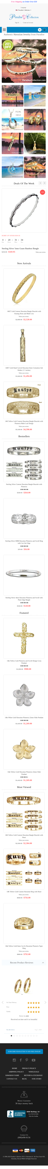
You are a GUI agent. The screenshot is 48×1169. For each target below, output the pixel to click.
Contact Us (12, 1079)
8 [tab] (31, 1035)
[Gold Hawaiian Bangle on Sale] (35, 167)
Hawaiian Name (12, 1075)
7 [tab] (28, 1035)
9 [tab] (33, 1035)
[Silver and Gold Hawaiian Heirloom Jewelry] (24, 61)
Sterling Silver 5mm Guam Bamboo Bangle (20, 248)
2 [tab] (14, 1035)
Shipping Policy (16, 1072)
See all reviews (10, 1030)
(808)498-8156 (24, 1137)
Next (45, 1002)
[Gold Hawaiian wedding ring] (35, 119)
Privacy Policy (29, 1068)
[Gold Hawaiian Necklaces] (12, 96)
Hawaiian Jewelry (22, 34)
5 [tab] (22, 1035)
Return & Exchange (33, 1075)
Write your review (41, 252)
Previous (2, 1002)
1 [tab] (11, 1035)
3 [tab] (17, 1035)
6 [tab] (25, 1035)
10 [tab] (36, 1035)
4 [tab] (20, 1035)
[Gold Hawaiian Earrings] (35, 96)
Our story (36, 1079)
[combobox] (40, 30)
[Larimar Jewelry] (12, 167)
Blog (24, 1079)
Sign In (17, 22)
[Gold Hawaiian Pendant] (12, 143)
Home (14, 1068)
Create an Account (28, 22)
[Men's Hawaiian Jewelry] (12, 119)
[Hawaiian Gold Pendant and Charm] (35, 143)
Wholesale (34, 1072)
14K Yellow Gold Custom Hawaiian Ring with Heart (24, 892)
